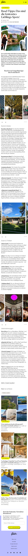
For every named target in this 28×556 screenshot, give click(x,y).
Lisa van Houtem (14, 22)
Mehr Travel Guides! (8, 382)
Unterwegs (5, 7)
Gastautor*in (4, 430)
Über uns (14, 539)
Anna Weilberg (4, 504)
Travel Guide (6, 392)
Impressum (14, 546)
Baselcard (8, 366)
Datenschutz (14, 548)
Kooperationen (14, 543)
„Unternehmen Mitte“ (6, 268)
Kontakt (14, 541)
